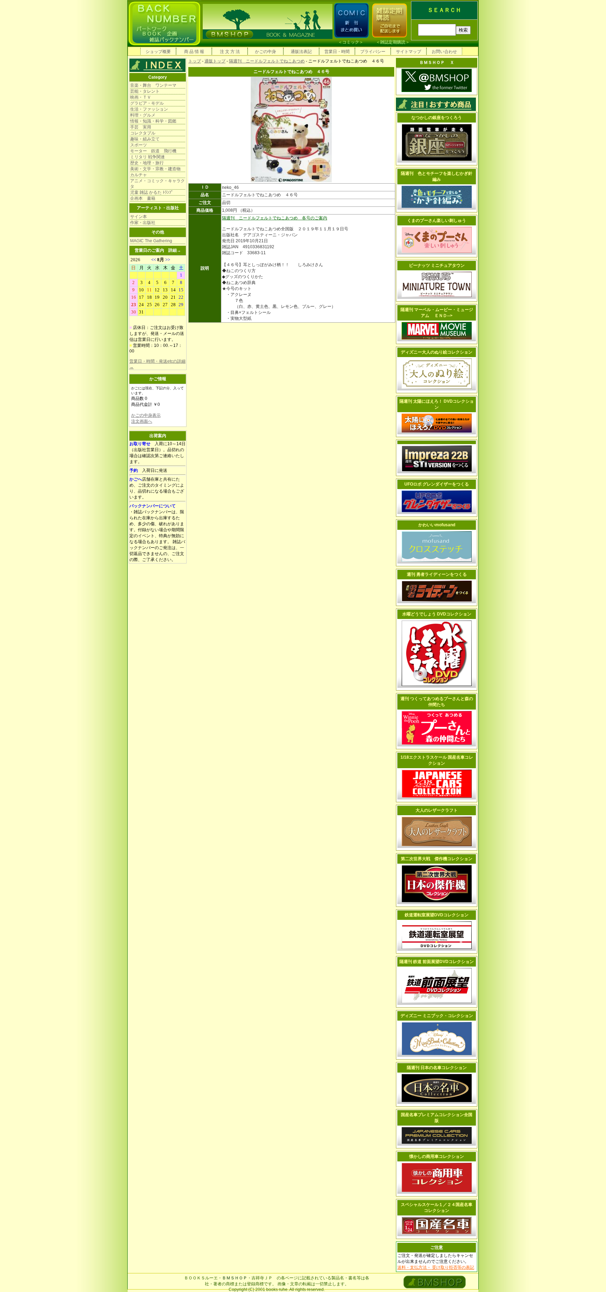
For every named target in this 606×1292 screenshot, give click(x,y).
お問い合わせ (444, 51)
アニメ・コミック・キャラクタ (157, 183)
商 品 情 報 (194, 51)
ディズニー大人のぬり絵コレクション (436, 352)
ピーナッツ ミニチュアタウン (437, 265)
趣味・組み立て (145, 139)
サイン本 (138, 216)
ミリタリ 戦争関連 (147, 156)
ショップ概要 (158, 51)
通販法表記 (301, 51)
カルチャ (138, 174)
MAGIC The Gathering (151, 240)
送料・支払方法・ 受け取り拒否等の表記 (435, 1267)
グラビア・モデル (147, 103)
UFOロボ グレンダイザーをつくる (436, 484)
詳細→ (174, 250)
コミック (350, 42)
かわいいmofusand (436, 524)
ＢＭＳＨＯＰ (234, 1277)
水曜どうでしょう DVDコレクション (436, 614)
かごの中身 (265, 51)
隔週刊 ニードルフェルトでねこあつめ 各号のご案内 (274, 218)
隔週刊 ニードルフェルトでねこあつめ (267, 61)
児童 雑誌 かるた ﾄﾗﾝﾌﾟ (151, 192)
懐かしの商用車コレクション (436, 1156)
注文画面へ (141, 421)
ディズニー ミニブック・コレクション (436, 1015)
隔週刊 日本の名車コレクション (437, 1067)
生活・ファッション (149, 109)
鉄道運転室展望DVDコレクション (437, 914)
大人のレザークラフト (437, 810)
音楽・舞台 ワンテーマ (153, 85)
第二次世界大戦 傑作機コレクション (436, 858)
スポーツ (138, 145)
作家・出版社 (142, 222)
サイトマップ (408, 51)
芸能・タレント (145, 91)
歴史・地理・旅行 (147, 162)
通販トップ (214, 61)
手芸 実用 (140, 127)
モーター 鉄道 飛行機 (153, 151)
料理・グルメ (142, 115)
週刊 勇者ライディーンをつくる (437, 574)
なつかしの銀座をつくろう (436, 117)
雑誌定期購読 (392, 42)
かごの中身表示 (146, 415)
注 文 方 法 (230, 51)
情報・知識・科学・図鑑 (153, 121)
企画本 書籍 (142, 198)
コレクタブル (142, 133)
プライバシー (372, 51)
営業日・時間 (337, 51)
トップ (194, 61)
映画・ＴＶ (140, 97)
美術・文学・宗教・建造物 (155, 168)
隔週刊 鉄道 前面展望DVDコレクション (436, 961)
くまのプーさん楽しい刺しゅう (436, 220)
